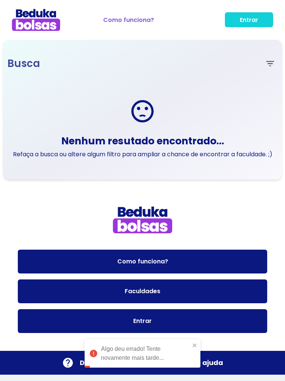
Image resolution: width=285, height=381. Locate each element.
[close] (194, 345)
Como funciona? (128, 20)
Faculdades (142, 291)
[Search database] (270, 63)
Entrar (249, 20)
